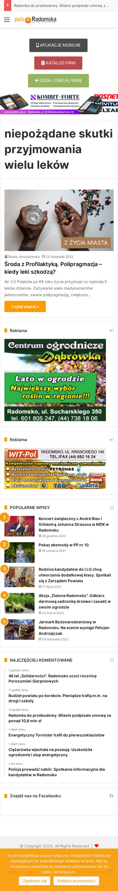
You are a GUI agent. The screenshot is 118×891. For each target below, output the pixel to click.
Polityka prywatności (76, 880)
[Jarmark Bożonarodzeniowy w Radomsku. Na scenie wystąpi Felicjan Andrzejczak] (19, 629)
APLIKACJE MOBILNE (60, 45)
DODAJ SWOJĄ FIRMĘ (60, 80)
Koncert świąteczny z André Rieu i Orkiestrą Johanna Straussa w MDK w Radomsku (74, 524)
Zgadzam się (34, 880)
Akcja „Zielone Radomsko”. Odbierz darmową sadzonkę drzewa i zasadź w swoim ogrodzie (75, 601)
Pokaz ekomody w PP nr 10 (64, 544)
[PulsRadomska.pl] (36, 19)
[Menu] (7, 21)
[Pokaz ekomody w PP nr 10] (19, 552)
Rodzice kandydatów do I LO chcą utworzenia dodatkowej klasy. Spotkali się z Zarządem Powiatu (75, 575)
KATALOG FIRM (60, 62)
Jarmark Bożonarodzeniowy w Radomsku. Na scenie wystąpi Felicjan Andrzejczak (74, 627)
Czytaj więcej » (25, 306)
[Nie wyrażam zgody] (111, 870)
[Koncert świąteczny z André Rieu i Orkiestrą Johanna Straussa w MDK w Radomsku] (19, 526)
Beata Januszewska (24, 257)
